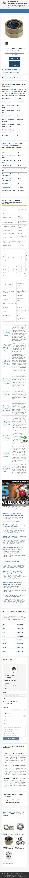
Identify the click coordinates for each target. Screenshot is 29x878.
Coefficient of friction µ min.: (9, 112)
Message (6, 724)
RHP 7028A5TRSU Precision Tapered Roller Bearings (6, 438)
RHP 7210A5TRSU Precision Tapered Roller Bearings (7, 381)
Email (5, 692)
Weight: (4, 152)
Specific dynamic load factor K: (8, 191)
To (4, 699)
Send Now (11, 738)
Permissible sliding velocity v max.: (8, 131)
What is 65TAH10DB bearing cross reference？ (14, 53)
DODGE (4, 651)
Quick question (8, 713)
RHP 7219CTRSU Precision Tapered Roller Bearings (7, 333)
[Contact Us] (25, 439)
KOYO (4, 644)
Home (2, 14)
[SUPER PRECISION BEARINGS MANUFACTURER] (4, 2)
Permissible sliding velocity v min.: (8, 126)
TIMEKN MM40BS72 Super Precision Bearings (7, 469)
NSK (3, 625)
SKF (3, 628)
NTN (3, 632)
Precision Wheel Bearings (15, 14)
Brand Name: (6, 99)
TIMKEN (4, 640)
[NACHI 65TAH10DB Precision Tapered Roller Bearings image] (14, 29)
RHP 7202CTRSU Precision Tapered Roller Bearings (7, 408)
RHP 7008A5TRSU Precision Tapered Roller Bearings (6, 394)
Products (7, 14)
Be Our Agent (14, 66)
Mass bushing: (6, 187)
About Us (3, 873)
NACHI (4, 647)
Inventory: (5, 135)
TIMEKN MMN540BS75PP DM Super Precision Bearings (7, 347)
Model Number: (6, 102)
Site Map (16, 873)
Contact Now (14, 58)
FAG (3, 636)
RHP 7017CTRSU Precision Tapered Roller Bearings (6, 454)
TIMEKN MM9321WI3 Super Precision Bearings (7, 424)
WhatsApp (14, 62)
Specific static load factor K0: (8, 120)
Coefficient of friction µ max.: (9, 106)
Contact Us (10, 873)
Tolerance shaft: (7, 116)
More (13, 807)
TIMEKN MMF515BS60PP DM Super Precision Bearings (6, 363)
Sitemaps (20, 873)
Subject (5, 707)
